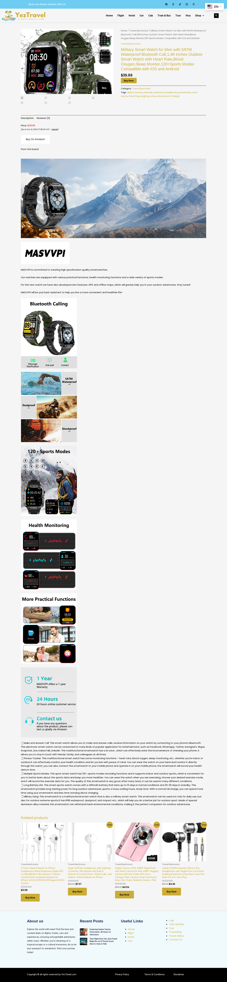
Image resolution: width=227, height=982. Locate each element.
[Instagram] (186, 4)
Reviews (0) (43, 118)
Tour (178, 15)
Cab (150, 15)
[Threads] (193, 4)
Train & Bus (164, 15)
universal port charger (168, 96)
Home (109, 15)
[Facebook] (173, 4)
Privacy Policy (122, 974)
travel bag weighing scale (142, 96)
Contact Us (175, 939)
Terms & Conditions (154, 974)
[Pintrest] (166, 4)
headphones (171, 92)
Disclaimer (179, 974)
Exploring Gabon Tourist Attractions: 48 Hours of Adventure (100, 932)
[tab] (27, 118)
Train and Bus (176, 924)
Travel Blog (175, 932)
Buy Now (129, 80)
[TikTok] (180, 4)
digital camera (134, 92)
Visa (188, 15)
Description (27, 118)
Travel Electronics (138, 30)
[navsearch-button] (216, 15)
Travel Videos (176, 935)
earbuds (147, 92)
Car (142, 15)
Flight (121, 15)
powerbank (184, 92)
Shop (198, 15)
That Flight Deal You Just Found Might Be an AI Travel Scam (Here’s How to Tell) (103, 941)
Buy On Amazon (35, 139)
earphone (158, 92)
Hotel (132, 15)
